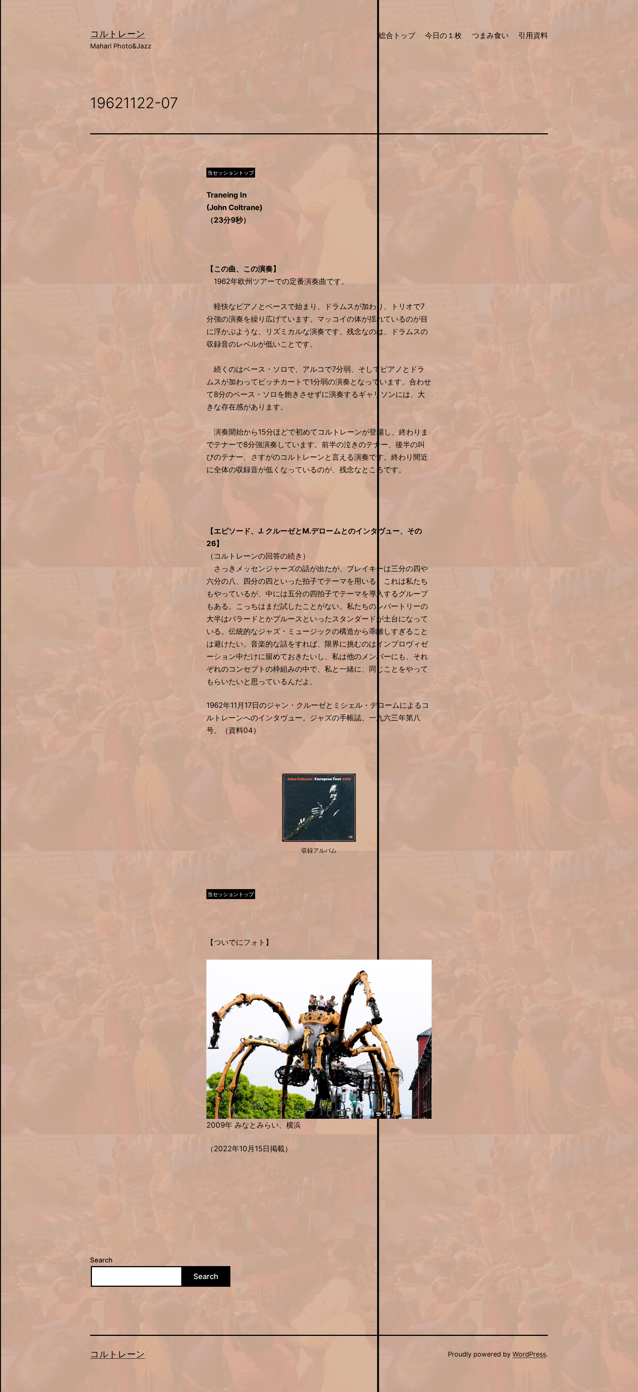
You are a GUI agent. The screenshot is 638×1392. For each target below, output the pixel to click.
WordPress (529, 1354)
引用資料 (533, 35)
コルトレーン (117, 33)
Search (101, 1260)
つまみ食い (490, 35)
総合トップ (396, 35)
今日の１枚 (443, 35)
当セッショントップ (230, 172)
